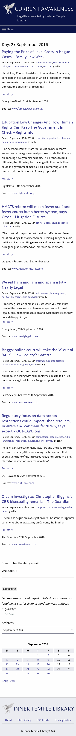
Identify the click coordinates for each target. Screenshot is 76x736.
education (41, 138)
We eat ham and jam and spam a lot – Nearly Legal (34, 284)
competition (42, 437)
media (68, 507)
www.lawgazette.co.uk (24, 402)
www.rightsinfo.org (22, 193)
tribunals (6, 226)
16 (48, 664)
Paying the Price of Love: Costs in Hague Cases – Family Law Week (36, 54)
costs (11, 66)
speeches (63, 222)
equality (51, 138)
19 (7, 669)
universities (21, 142)
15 (38, 664)
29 (38, 673)
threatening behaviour (27, 297)
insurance (33, 440)
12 (7, 664)
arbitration (41, 361)
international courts (25, 66)
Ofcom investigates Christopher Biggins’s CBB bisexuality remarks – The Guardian (37, 499)
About (8, 720)
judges (46, 222)
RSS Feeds (43, 720)
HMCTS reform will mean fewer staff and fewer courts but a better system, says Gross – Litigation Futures (36, 212)
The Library (24, 720)
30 (48, 673)
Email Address (9, 570)
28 (27, 673)
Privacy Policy (63, 720)
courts (39, 222)
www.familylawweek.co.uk (27, 108)
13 (17, 664)
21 (27, 669)
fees (59, 138)
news (39, 66)
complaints (42, 507)
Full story (7, 94)
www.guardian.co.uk (23, 544)
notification (8, 297)
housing (54, 293)
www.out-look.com (22, 483)
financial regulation (16, 440)
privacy (49, 440)
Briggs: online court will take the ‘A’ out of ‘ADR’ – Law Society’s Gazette (37, 352)
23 (48, 669)
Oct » (13, 681)
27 (17, 673)
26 (7, 673)
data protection (58, 437)
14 (27, 664)
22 (38, 669)
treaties (47, 66)
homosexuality (56, 507)
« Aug (5, 681)
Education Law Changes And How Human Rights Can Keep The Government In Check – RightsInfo (37, 127)
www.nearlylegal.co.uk (24, 336)
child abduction (44, 62)
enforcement (42, 293)
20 (17, 669)
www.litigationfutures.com (27, 269)
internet (18, 364)
